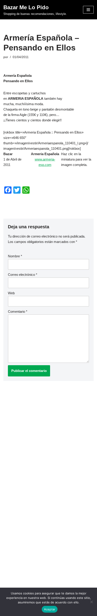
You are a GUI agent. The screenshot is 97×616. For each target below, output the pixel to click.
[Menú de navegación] (88, 10)
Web (11, 293)
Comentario (17, 311)
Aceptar (49, 609)
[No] (91, 602)
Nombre (15, 256)
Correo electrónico (22, 274)
